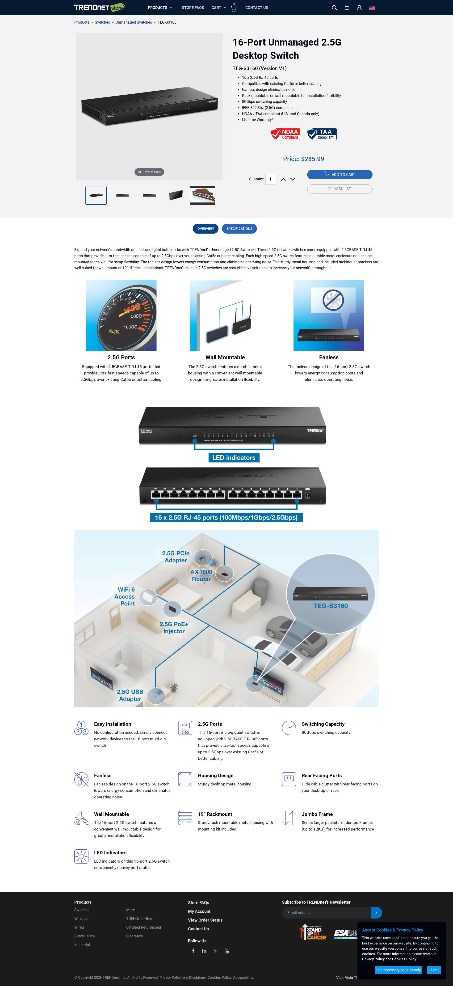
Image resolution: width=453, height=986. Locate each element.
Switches (81, 910)
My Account (199, 911)
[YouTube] (227, 950)
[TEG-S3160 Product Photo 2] (96, 195)
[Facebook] (193, 950)
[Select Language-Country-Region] (372, 8)
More (130, 910)
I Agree (434, 970)
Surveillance (84, 936)
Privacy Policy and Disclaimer (182, 977)
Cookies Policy (219, 977)
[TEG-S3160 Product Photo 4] (149, 195)
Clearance (134, 936)
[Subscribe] (376, 913)
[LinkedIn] (204, 950)
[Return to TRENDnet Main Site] (347, 8)
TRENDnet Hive (139, 918)
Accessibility (243, 977)
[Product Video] (202, 195)
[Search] (334, 8)
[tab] (205, 229)
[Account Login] (359, 8)
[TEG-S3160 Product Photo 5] (176, 195)
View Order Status (205, 920)
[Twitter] (215, 950)
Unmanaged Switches (134, 22)
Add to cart (343, 174)
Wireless (81, 918)
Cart (216, 7)
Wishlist (342, 189)
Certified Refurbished (143, 927)
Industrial (82, 945)
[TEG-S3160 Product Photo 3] (122, 195)
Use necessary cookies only (398, 970)
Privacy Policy (373, 959)
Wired (79, 927)
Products (81, 22)
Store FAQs (193, 7)
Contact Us (256, 7)
